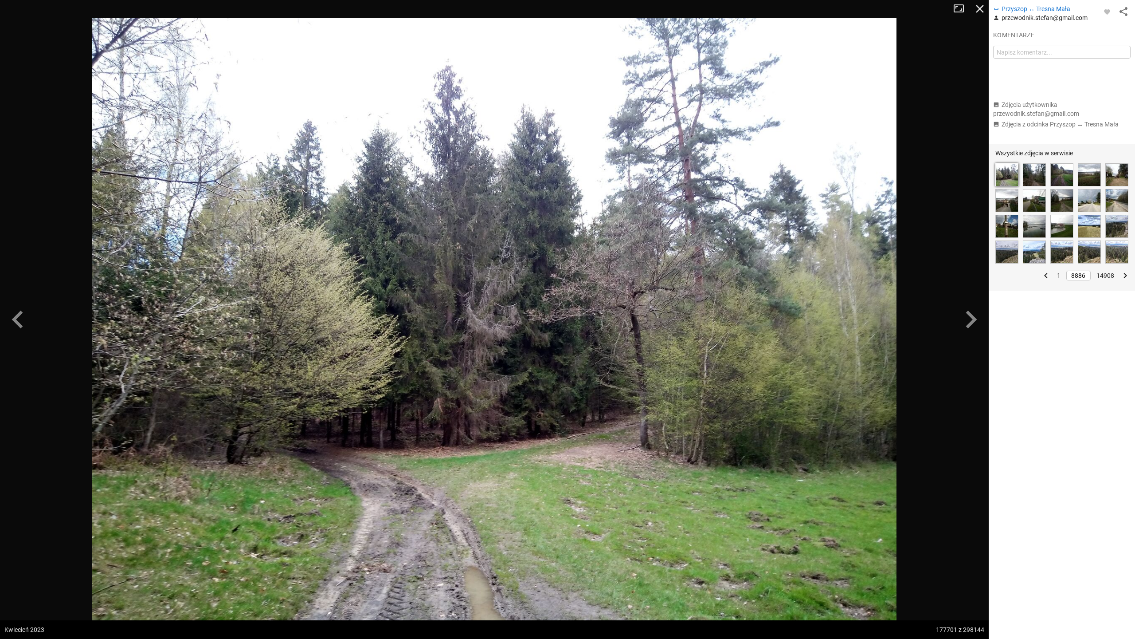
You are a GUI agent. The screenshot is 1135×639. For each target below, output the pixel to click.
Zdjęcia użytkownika (1036, 109)
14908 (1105, 275)
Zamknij (980, 9)
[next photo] (971, 319)
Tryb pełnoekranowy (962, 9)
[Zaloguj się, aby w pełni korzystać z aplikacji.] (1107, 11)
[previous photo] (17, 319)
